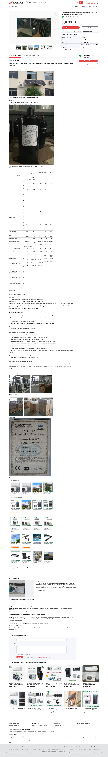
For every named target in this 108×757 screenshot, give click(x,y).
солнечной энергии (35, 723)
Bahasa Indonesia (96, 749)
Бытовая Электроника (18, 9)
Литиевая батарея (57, 723)
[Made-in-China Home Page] (16, 2)
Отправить (20, 657)
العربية (68, 749)
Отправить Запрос (70, 27)
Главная (10, 9)
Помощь (83, 6)
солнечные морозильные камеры (83, 723)
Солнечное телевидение (37, 721)
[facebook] (91, 746)
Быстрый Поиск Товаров (65, 746)
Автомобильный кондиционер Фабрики (49, 737)
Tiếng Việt (89, 749)
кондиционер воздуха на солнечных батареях (63, 721)
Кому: (15, 643)
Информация (81, 746)
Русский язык (58, 749)
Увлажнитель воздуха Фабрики (66, 737)
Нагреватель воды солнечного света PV (40, 725)
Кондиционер (45, 9)
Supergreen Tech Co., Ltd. (69, 16)
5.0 (84, 57)
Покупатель (74, 6)
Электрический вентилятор (14, 723)
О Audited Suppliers (74, 746)
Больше (10, 742)
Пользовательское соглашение (27, 746)
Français (34, 749)
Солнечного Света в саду (59, 725)
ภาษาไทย (80, 749)
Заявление (18, 746)
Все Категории (14, 6)
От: (15, 640)
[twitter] (94, 746)
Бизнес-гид (88, 746)
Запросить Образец (87, 31)
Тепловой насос (12, 721)
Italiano (53, 749)
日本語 (31, 749)
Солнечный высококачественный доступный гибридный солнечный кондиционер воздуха (16, 684)
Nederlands (72, 749)
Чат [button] (91, 27)
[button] (77, 2)
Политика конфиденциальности (40, 746)
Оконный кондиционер (79, 737)
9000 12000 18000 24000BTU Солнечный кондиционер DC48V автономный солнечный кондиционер (53, 710)
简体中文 (21, 749)
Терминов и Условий (98, 752)
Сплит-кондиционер (90, 737)
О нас (14, 746)
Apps (89, 6)
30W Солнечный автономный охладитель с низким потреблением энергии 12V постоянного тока (71, 684)
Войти (98, 3)
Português (48, 749)
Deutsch (43, 749)
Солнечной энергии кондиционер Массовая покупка (20, 740)
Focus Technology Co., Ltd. (52, 751)
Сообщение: (13, 646)
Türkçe (85, 749)
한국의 (64, 749)
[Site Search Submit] (81, 2)
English (17, 749)
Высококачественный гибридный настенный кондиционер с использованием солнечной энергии (71, 710)
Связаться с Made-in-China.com (53, 746)
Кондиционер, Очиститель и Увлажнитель (32, 9)
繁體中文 (26, 749)
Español (39, 749)
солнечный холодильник (14, 725)
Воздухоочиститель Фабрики (16, 737)
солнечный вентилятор (81, 721)
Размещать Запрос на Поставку (43, 657)
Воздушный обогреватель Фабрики (31, 737)
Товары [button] (29, 2)
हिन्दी (76, 749)
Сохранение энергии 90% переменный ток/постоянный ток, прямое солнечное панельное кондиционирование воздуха (35, 684)
